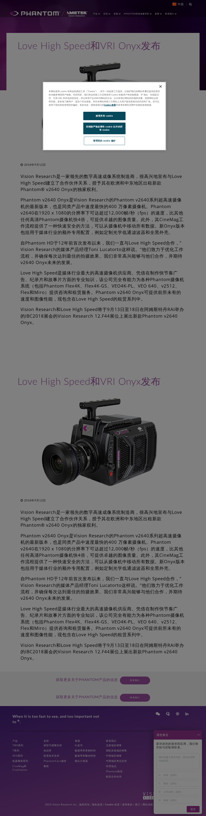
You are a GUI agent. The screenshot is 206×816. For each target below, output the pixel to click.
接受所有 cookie (104, 116)
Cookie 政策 (110, 105)
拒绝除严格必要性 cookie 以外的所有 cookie (104, 128)
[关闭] (160, 86)
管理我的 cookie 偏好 (104, 141)
